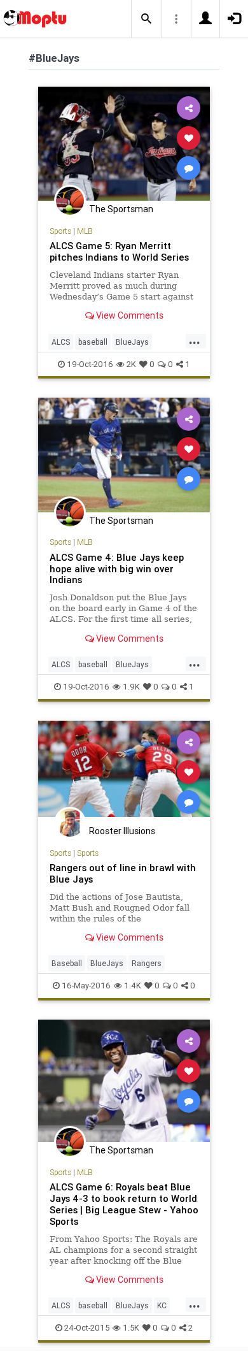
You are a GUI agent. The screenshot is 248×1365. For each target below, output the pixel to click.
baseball (92, 342)
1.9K (131, 686)
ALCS (61, 342)
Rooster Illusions (122, 831)
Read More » (124, 143)
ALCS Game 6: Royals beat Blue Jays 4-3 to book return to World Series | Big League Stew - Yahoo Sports (124, 1204)
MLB (85, 231)
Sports (60, 231)
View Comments (128, 315)
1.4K (132, 985)
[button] (146, 19)
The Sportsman (121, 209)
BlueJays (132, 342)
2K (131, 364)
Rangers (147, 963)
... (194, 341)
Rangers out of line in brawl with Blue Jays (123, 873)
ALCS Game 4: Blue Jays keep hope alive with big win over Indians (117, 568)
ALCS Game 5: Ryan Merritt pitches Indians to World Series (119, 251)
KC (162, 1305)
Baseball (67, 963)
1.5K (131, 1327)
